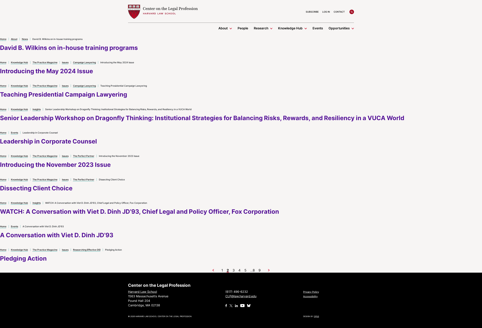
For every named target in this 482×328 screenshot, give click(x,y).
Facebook (226, 305)
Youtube (242, 305)
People (243, 28)
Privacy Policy (311, 291)
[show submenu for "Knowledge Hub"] (305, 28)
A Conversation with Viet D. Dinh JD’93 (56, 235)
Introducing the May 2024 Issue (46, 71)
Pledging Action (23, 258)
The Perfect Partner (83, 156)
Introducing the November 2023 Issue (55, 164)
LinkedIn (236, 305)
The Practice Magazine (45, 62)
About (223, 28)
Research (261, 28)
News (25, 39)
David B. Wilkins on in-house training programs (69, 47)
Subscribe (312, 11)
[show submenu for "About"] (231, 28)
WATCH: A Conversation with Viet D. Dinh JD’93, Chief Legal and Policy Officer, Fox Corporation (139, 211)
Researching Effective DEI (87, 249)
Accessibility (310, 296)
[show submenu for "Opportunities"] (353, 28)
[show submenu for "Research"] (271, 28)
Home (3, 39)
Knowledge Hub (290, 28)
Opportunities (339, 28)
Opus (316, 316)
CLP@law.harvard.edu (240, 296)
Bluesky (249, 305)
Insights (37, 109)
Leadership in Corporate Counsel (48, 141)
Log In (326, 11)
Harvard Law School (163, 12)
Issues (65, 62)
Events (318, 28)
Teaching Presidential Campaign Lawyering (63, 94)
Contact (339, 11)
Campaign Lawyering (84, 62)
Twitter (231, 305)
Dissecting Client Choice (36, 188)
